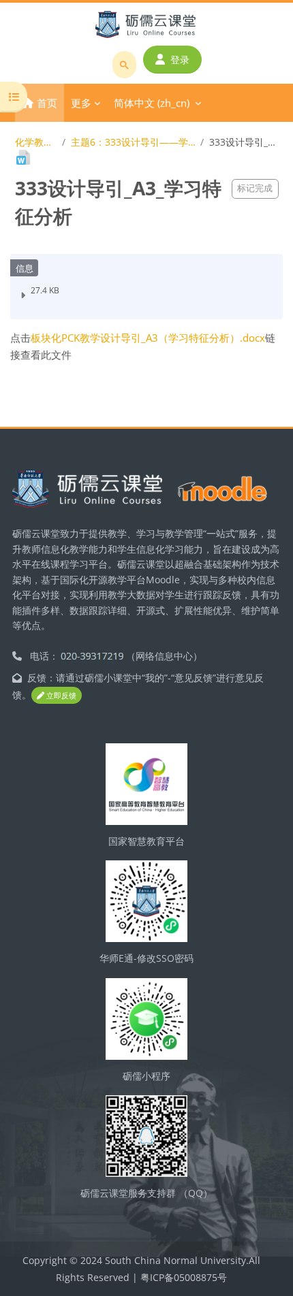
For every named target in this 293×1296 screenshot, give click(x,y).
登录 (179, 59)
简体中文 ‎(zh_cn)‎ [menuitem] (151, 103)
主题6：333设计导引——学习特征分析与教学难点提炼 (133, 141)
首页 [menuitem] (47, 103)
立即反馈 (60, 695)
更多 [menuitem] (81, 103)
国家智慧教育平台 (146, 841)
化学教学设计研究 (36, 141)
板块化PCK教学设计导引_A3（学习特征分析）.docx (148, 337)
